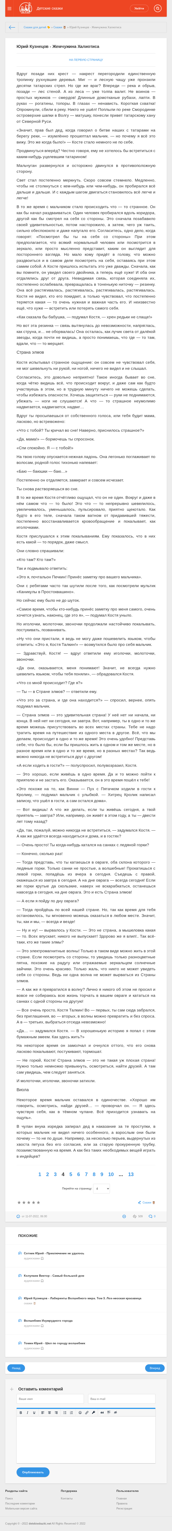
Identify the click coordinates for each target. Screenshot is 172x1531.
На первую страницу (86, 59)
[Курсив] (27, 1412)
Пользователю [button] (127, 1491)
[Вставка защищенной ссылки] (93, 1412)
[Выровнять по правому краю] (56, 1412)
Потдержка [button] (69, 1491)
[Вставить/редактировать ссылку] (87, 1412)
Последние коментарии (20, 1503)
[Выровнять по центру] (49, 1412)
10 (111, 1174)
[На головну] (11, 27)
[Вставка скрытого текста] (116, 1412)
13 (131, 1174)
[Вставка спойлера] (109, 1412)
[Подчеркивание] (34, 1412)
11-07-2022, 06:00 (36, 1216)
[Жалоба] (124, 1216)
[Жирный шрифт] (21, 1412)
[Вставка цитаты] (102, 1412)
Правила (121, 1503)
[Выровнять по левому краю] (43, 1412)
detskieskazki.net (40, 1523)
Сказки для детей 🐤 (37, 27)
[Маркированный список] (65, 1412)
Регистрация (124, 1508)
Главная (121, 1498)
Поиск (9, 1498)
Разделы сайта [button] (16, 1491)
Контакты (67, 1498)
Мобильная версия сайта (21, 1508)
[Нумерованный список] (71, 1412)
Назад (16, 1368)
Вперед (155, 1368)
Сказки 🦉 (59, 27)
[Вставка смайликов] (80, 1412)
